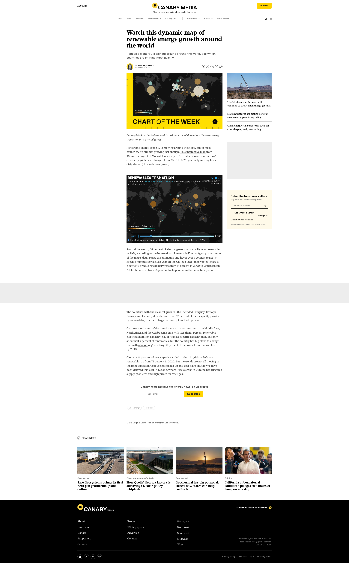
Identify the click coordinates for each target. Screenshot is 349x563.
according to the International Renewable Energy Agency (171, 253)
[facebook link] (93, 556)
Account (82, 6)
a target (143, 345)
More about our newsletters (242, 220)
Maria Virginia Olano (136, 422)
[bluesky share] (216, 66)
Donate (264, 6)
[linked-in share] (203, 66)
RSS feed (243, 556)
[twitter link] (86, 556)
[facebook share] (212, 66)
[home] (174, 6)
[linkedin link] (79, 556)
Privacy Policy (260, 225)
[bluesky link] (99, 556)
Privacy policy (228, 556)
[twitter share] (207, 66)
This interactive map (193, 151)
